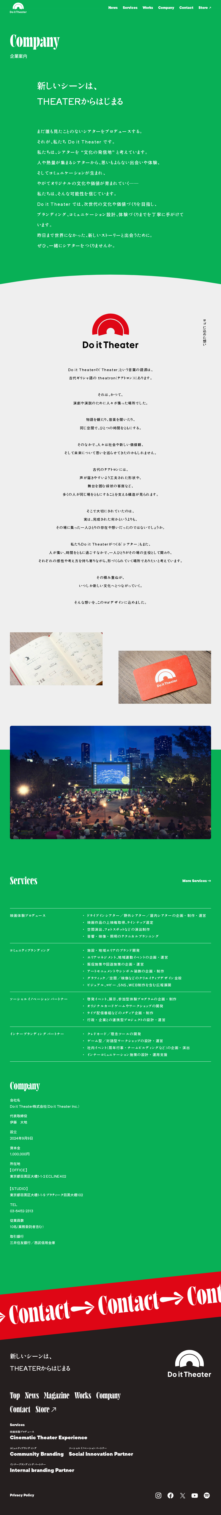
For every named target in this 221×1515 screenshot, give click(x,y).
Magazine (56, 1395)
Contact (186, 7)
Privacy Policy (22, 1495)
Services (130, 7)
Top (15, 1395)
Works (148, 7)
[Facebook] (170, 1495)
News (113, 7)
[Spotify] (206, 1495)
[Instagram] (158, 1495)
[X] (182, 1495)
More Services (194, 881)
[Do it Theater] (189, 1363)
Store (203, 7)
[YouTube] (194, 1495)
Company (166, 7)
